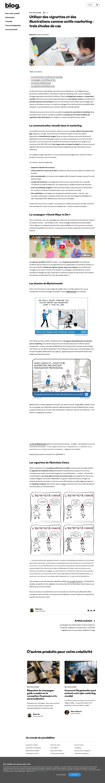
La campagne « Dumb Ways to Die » (43, 80)
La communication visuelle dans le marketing (47, 77)
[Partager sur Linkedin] (91, 610)
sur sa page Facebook (74, 582)
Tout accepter (75, 774)
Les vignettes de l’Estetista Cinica (43, 86)
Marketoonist (71, 292)
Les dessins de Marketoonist (41, 83)
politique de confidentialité (40, 771)
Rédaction (32, 35)
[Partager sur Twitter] (94, 610)
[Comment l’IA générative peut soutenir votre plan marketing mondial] (81, 672)
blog (63, 484)
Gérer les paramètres (61, 774)
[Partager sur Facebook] (88, 610)
